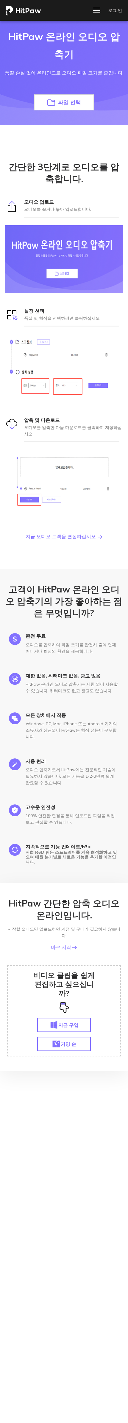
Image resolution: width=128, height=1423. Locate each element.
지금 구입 (68, 1025)
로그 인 (115, 10)
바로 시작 (61, 947)
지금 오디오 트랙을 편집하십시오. (62, 536)
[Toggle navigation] (96, 10)
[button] (64, 102)
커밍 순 (68, 1044)
